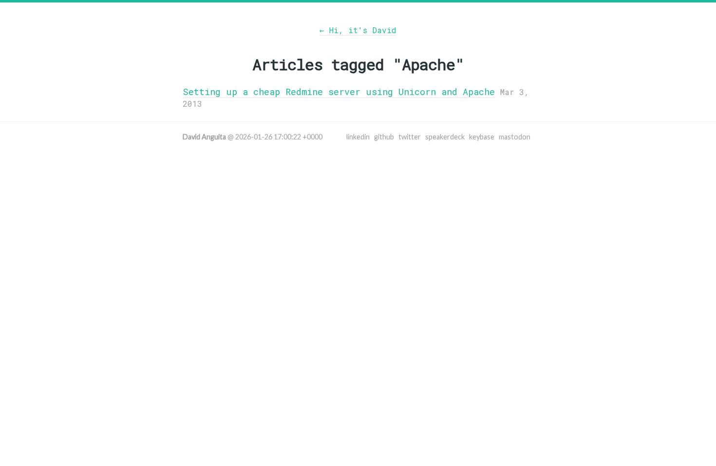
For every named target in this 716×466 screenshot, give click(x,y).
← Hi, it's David (358, 30)
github (384, 137)
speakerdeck (445, 137)
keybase (481, 137)
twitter (409, 137)
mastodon (514, 137)
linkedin (358, 137)
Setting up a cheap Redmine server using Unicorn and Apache (339, 91)
